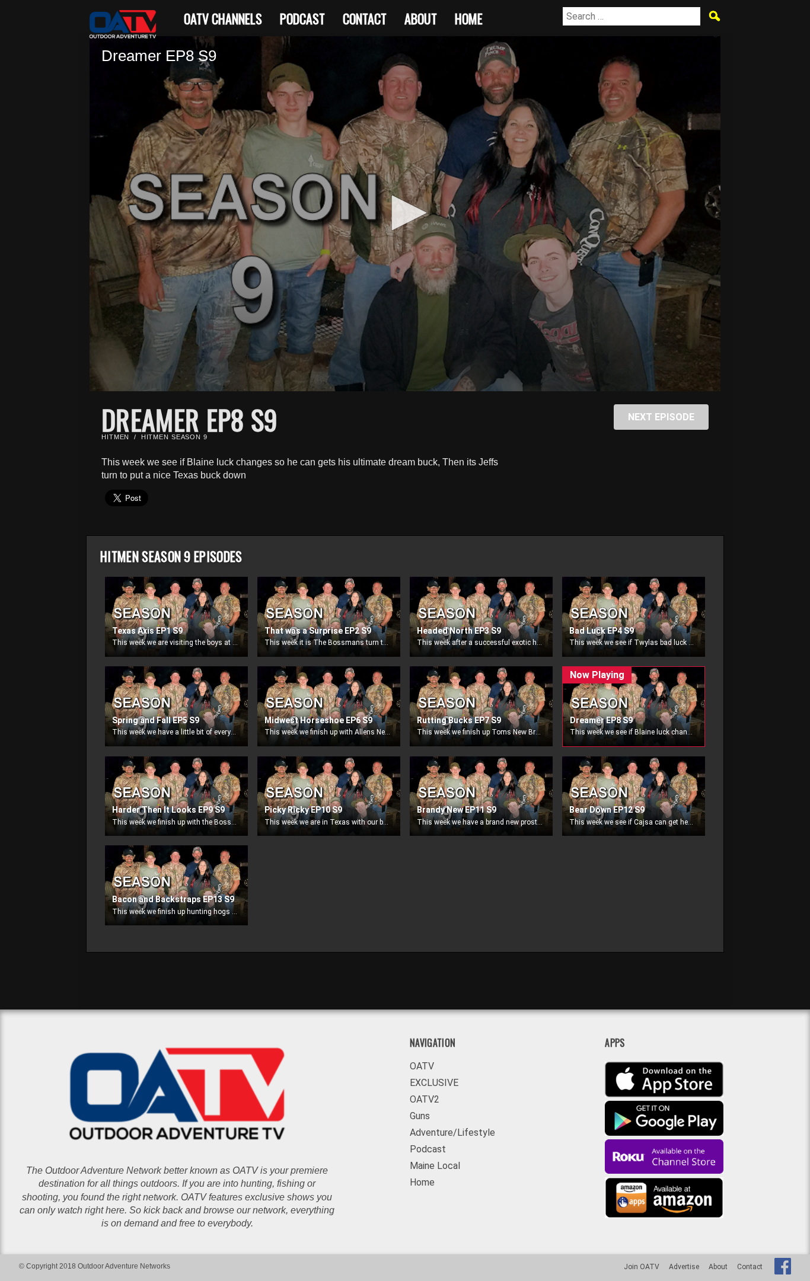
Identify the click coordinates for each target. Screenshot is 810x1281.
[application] (405, 213)
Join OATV (641, 1267)
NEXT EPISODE (661, 417)
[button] (405, 213)
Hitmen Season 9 (174, 436)
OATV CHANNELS (223, 17)
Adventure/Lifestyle (452, 1132)
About (420, 17)
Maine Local (435, 1165)
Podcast (302, 17)
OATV (422, 1066)
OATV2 (424, 1099)
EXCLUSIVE (434, 1082)
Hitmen (115, 436)
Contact (365, 17)
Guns (420, 1116)
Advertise (684, 1267)
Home (469, 17)
